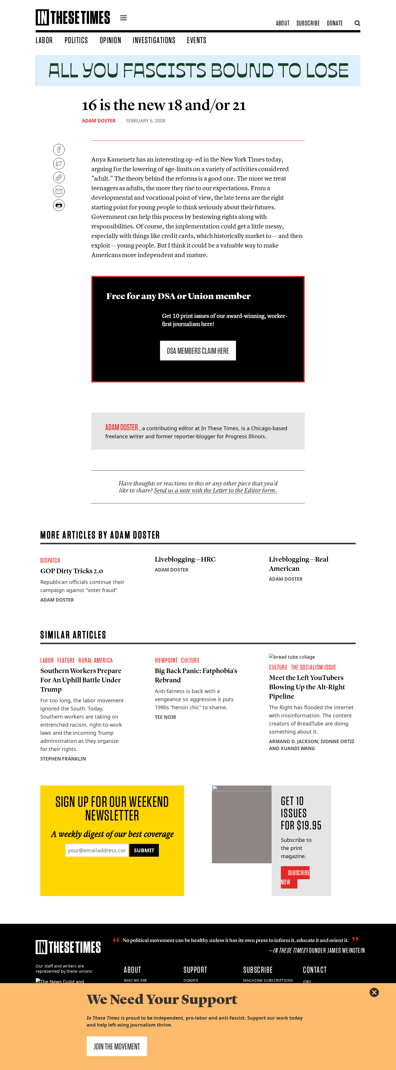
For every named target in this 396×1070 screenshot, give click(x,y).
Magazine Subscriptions (268, 980)
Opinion (110, 40)
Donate (335, 23)
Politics (76, 40)
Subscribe (308, 23)
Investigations (154, 40)
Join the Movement (117, 1046)
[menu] (123, 18)
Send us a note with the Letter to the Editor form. (215, 490)
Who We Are (135, 980)
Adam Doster (99, 121)
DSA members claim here (198, 350)
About (283, 23)
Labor (44, 40)
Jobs (307, 981)
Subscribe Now (295, 877)
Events (196, 40)
